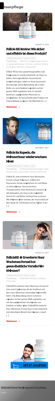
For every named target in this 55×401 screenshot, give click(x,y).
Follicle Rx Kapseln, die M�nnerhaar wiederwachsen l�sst (26, 156)
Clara (32, 58)
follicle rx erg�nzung (30, 61)
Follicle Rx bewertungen (31, 169)
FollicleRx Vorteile (29, 278)
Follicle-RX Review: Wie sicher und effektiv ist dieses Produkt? (26, 51)
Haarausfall (30, 67)
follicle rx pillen (33, 64)
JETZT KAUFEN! (34, 365)
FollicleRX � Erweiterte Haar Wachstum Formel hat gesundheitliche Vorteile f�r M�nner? (25, 264)
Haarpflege (11, 61)
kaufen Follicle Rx (38, 172)
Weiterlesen (11, 107)
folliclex (20, 67)
